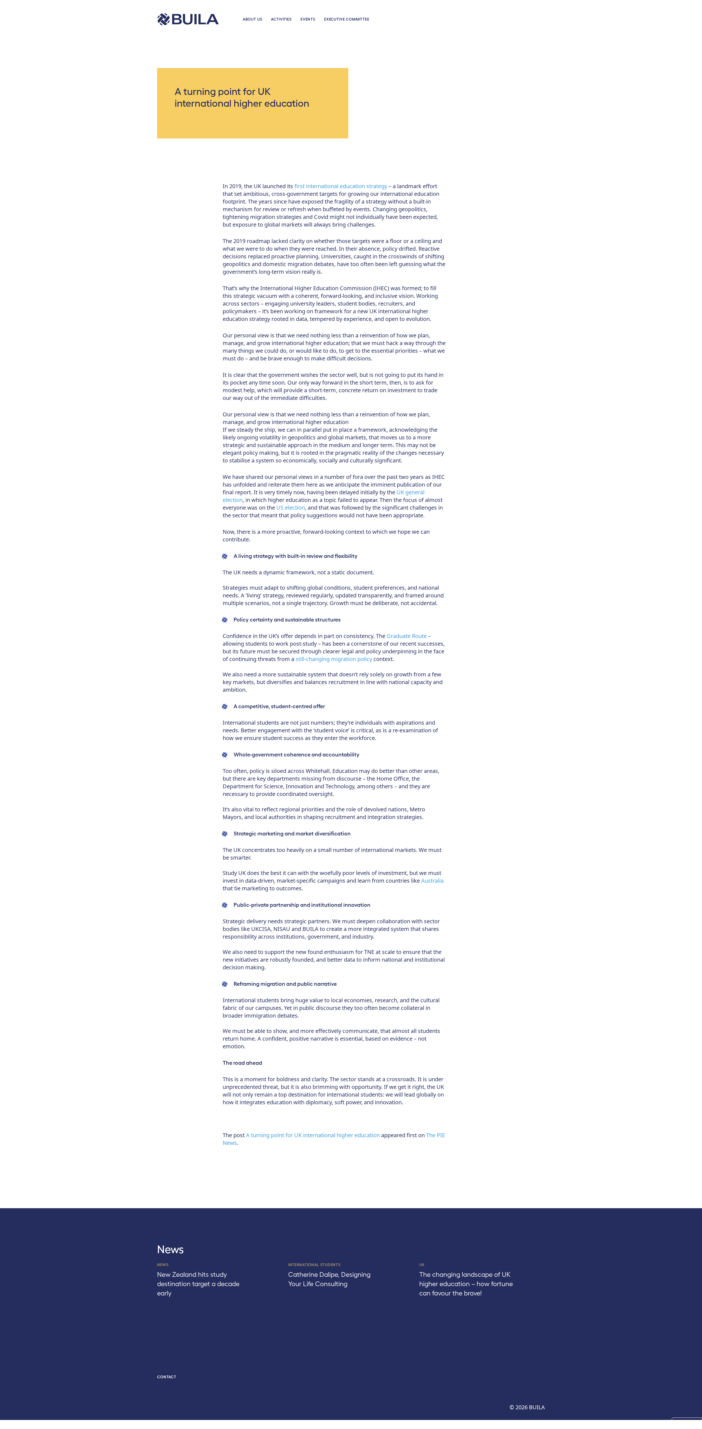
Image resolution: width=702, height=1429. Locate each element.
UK (421, 1265)
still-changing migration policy (334, 659)
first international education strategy (341, 186)
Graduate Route (407, 636)
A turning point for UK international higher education (313, 1135)
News (163, 1265)
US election (290, 507)
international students (314, 1265)
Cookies (686, 1423)
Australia (432, 880)
